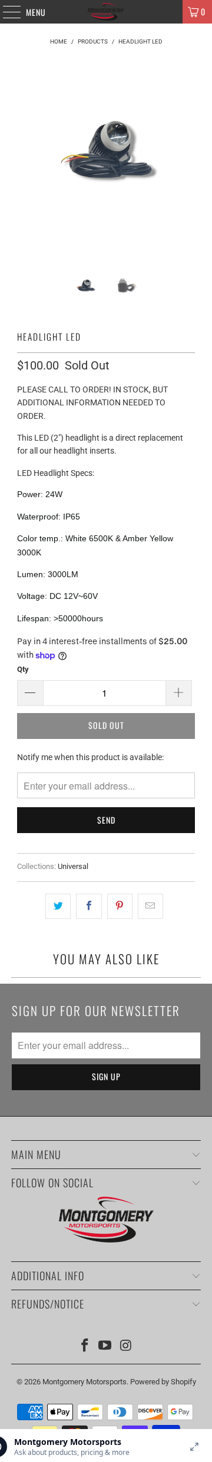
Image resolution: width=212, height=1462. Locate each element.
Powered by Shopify (163, 1381)
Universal (73, 866)
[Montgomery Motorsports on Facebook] (85, 1346)
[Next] (184, 163)
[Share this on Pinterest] (119, 906)
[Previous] (28, 163)
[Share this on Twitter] (58, 906)
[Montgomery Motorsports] (106, 12)
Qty (23, 669)
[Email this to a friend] (150, 906)
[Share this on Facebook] (88, 906)
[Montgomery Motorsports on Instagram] (126, 1346)
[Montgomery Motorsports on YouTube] (105, 1346)
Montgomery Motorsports (84, 1381)
